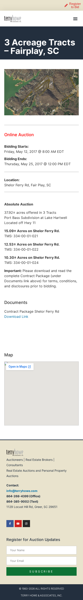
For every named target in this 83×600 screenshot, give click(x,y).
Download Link (16, 316)
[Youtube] (18, 523)
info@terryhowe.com (21, 491)
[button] (75, 18)
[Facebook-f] (10, 523)
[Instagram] (26, 523)
